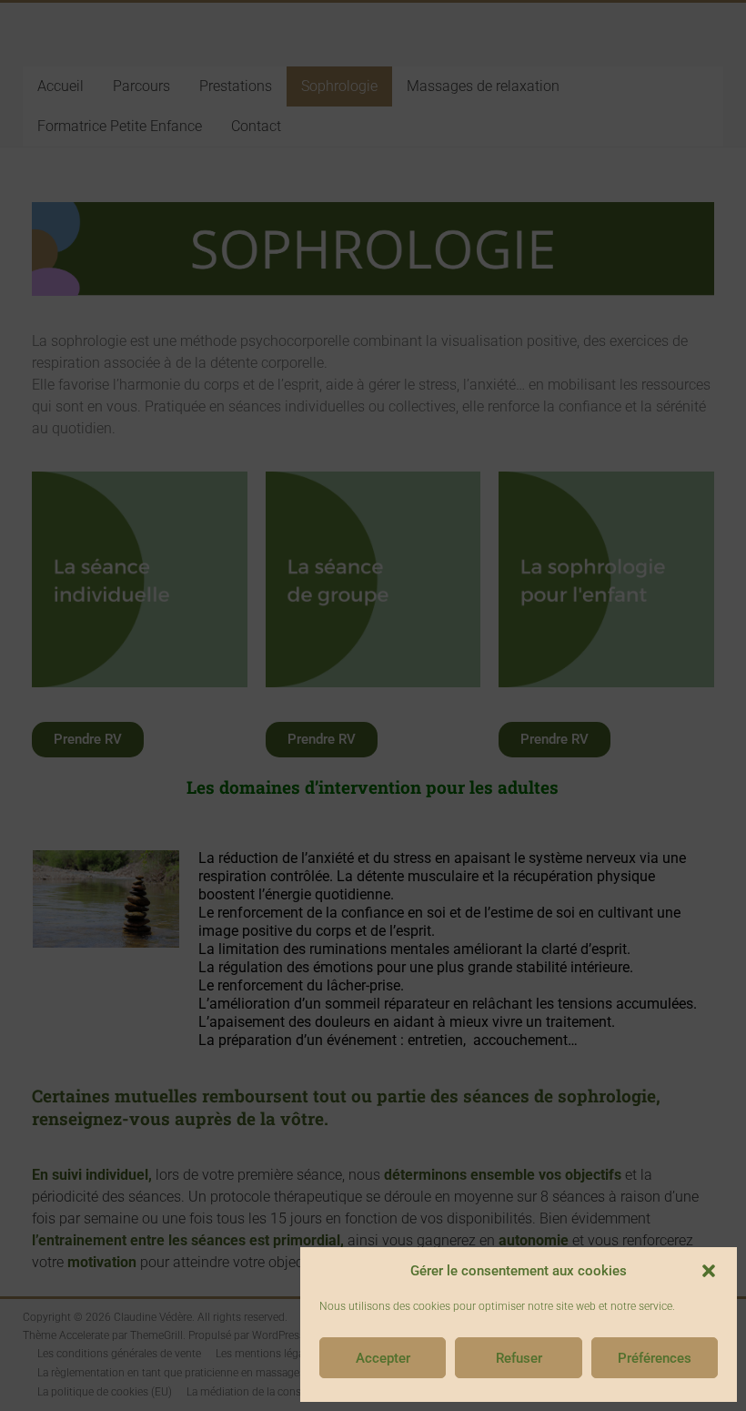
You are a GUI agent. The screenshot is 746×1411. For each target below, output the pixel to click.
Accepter (383, 1358)
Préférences (654, 1358)
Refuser (519, 1358)
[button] (709, 1271)
